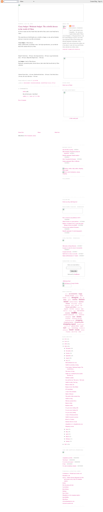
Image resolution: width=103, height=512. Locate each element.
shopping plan (46, 83)
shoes (79, 317)
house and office (71, 307)
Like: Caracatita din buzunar (69, 159)
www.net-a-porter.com (68, 503)
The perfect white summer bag (72, 396)
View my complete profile (71, 49)
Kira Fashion (66, 489)
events (74, 300)
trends (77, 330)
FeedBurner (77, 274)
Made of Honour (69, 394)
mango (70, 310)
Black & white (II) (69, 384)
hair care (77, 305)
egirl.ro (69, 299)
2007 (65, 444)
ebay (64, 299)
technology (75, 328)
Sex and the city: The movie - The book (74, 380)
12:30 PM (35, 80)
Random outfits (69, 405)
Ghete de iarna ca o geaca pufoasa (70, 221)
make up (65, 310)
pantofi (80, 313)
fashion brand (35, 83)
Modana (64, 491)
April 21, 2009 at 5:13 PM (31, 96)
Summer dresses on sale (71, 421)
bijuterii (77, 295)
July (67, 360)
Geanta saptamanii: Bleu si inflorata (71, 161)
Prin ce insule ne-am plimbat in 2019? (71, 217)
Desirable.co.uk (66, 475)
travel (71, 330)
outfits (74, 312)
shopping (79, 320)
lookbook (77, 309)
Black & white (68, 403)
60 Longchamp (69, 389)
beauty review (69, 295)
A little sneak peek (73, 118)
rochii (76, 314)
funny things (74, 303)
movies (67, 313)
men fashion (80, 310)
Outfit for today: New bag (71, 382)
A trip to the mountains (70, 391)
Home (39, 132)
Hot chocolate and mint (68, 485)
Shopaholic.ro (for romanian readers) (71, 495)
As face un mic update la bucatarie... (71, 227)
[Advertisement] (35, 116)
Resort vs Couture (69, 419)
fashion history (74, 302)
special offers (75, 326)
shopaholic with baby (77, 318)
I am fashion (65, 487)
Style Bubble (66, 497)
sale (73, 317)
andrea (24, 91)
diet (80, 297)
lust (82, 309)
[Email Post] (38, 80)
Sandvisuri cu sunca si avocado (70, 253)
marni (74, 310)
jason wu (80, 307)
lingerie (66, 309)
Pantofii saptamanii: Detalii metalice (71, 155)
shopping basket (68, 322)
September (68, 355)
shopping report (69, 324)
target (69, 328)
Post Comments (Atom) (30, 135)
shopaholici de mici (69, 320)
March (67, 436)
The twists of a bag (69, 371)
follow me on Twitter (67, 85)
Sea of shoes (65, 493)
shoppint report (80, 324)
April (67, 434)
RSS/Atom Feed (66, 281)
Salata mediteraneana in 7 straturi (70, 255)
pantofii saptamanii (69, 314)
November (68, 351)
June (67, 429)
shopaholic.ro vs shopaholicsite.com (74, 424)
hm (81, 305)
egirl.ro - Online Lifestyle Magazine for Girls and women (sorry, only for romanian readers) (73, 479)
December (68, 348)
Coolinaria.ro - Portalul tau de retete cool (72, 473)
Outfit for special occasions (71, 417)
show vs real (67, 326)
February (68, 439)
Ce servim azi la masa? (68, 462)
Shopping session (69, 426)
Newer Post (21, 132)
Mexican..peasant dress (70, 401)
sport (81, 326)
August (68, 358)
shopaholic (68, 318)
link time (72, 309)
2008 (65, 346)
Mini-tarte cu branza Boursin (69, 246)
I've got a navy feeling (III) (71, 408)
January (68, 441)
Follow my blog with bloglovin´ (70, 202)
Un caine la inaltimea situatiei (69, 466)
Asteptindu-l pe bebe (67, 458)
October (68, 353)
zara (79, 331)
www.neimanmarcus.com (68, 501)
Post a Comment (22, 100)
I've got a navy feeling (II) (71, 410)
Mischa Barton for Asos (71, 362)
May (67, 431)
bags (80, 294)
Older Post (57, 132)
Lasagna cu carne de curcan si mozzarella (72, 248)
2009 (65, 344)
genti (72, 305)
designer (27, 83)
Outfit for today (69, 398)
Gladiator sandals (69, 377)
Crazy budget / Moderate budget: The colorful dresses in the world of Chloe (38, 27)
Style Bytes (65, 499)
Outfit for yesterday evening (72, 365)
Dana (73, 26)
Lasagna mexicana (67, 251)
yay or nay (74, 331)
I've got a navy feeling (70, 412)
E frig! (64, 464)
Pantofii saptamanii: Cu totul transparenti (72, 231)
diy (83, 297)
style (53, 83)
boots (69, 297)
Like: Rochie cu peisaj (68, 149)
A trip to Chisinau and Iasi (71, 414)
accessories (73, 294)
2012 (66, 294)
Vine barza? (65, 460)
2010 (65, 341)
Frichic (64, 483)
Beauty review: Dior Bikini (71, 387)
